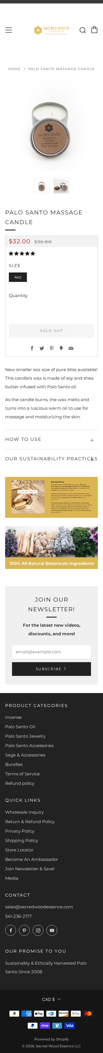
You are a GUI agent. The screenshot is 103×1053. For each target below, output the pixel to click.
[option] (51, 124)
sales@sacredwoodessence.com (39, 906)
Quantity (18, 295)
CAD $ (48, 999)
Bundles (14, 764)
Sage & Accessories (25, 755)
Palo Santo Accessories (29, 745)
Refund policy (19, 783)
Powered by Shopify (51, 1039)
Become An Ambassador (31, 859)
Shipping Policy (21, 840)
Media (11, 878)
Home (14, 69)
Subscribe (49, 669)
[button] (42, 186)
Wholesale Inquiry (24, 812)
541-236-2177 (18, 916)
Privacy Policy (19, 831)
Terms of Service (22, 774)
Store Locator (19, 850)
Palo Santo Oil (20, 726)
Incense (13, 717)
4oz (17, 277)
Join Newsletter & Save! (30, 868)
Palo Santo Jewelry (25, 736)
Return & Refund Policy (30, 821)
